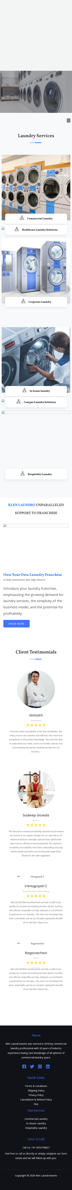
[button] (36, 84)
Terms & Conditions (36, 1086)
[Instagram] (40, 1066)
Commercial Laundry (36, 1118)
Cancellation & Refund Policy (36, 1099)
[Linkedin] (48, 1066)
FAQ (36, 1104)
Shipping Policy (36, 1090)
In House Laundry (36, 1123)
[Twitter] (32, 1066)
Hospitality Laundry (36, 1127)
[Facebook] (24, 1066)
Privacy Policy (36, 1095)
